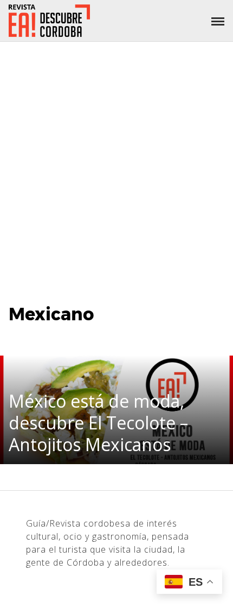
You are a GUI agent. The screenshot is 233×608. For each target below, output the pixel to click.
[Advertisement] (116, 164)
